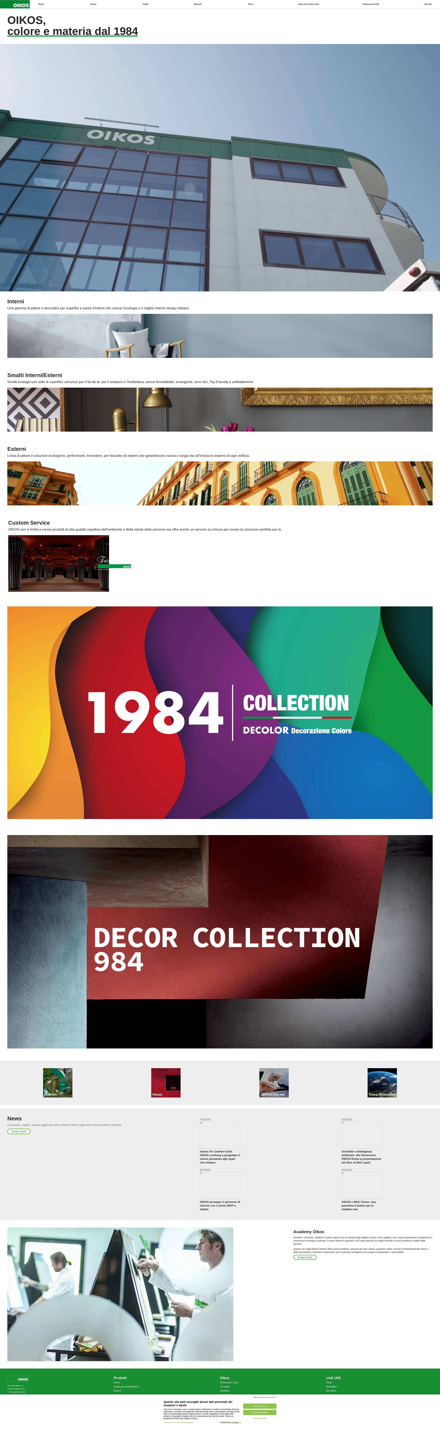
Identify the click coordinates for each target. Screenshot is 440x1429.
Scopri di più (18, 1131)
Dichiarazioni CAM (371, 4)
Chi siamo (225, 1386)
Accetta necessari (259, 1412)
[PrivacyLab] (236, 1422)
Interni (117, 1382)
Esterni (117, 1390)
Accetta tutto (260, 1406)
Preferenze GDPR (259, 1418)
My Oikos (331, 1390)
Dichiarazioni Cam (229, 1382)
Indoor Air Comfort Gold (308, 4)
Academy (225, 1390)
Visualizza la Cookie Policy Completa (178, 1422)
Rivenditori (331, 1386)
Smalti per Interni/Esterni (126, 1386)
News (329, 1382)
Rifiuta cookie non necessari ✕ (265, 1397)
